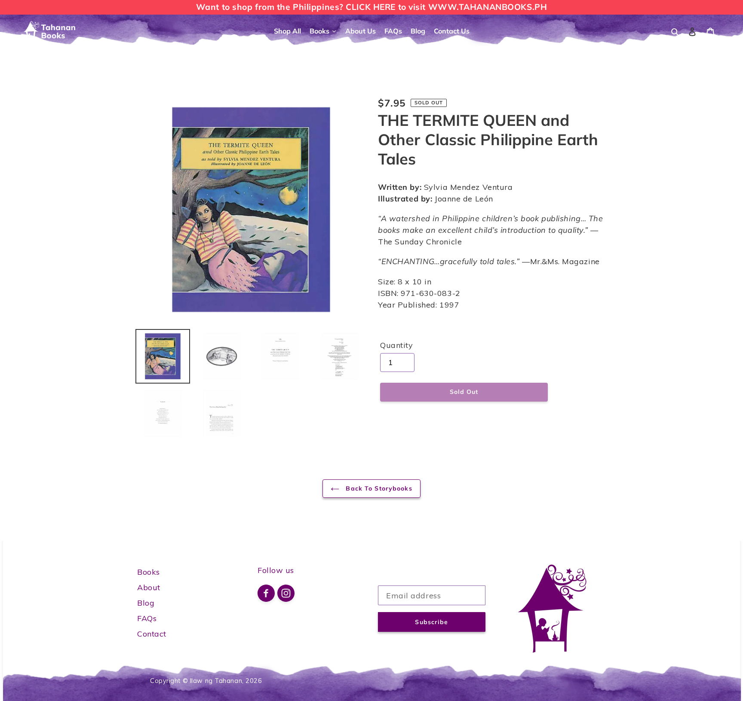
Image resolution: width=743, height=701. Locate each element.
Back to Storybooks (378, 488)
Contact (151, 634)
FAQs (147, 618)
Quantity (396, 345)
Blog (145, 603)
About (148, 587)
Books (148, 572)
